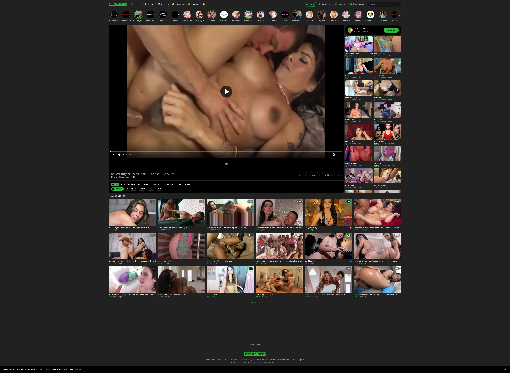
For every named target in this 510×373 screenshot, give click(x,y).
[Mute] (119, 154)
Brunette (150, 189)
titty (180, 184)
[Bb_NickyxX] (359, 68)
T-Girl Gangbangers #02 (265, 295)
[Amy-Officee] (387, 68)
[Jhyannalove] (230, 282)
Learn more (78, 369)
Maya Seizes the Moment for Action (172, 295)
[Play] (226, 92)
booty (174, 184)
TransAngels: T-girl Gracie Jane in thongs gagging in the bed (132, 261)
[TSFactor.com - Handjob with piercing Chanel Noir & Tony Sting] (132, 282)
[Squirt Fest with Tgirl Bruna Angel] (230, 248)
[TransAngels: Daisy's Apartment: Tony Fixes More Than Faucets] (377, 215)
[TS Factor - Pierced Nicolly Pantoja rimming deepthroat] (377, 248)
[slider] (226, 151)
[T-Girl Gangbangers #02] (279, 282)
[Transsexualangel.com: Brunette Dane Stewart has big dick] (279, 215)
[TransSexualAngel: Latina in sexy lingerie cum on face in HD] (377, 282)
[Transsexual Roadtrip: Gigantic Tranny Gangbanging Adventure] (279, 248)
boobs (123, 184)
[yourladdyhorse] (359, 90)
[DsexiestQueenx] (359, 156)
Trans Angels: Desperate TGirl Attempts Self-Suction (129, 228)
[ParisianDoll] (359, 112)
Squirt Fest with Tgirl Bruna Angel (220, 261)
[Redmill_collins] (387, 134)
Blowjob (142, 189)
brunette (131, 184)
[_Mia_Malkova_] (328, 215)
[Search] (398, 4)
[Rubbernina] (387, 112)
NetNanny (266, 362)
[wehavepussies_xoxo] (387, 46)
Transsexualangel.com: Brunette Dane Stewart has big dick (279, 228)
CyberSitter (275, 362)
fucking (145, 184)
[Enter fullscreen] (339, 154)
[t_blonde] (387, 156)
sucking (161, 184)
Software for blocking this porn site (244, 362)
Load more (255, 302)
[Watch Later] (203, 4)
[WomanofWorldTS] (387, 178)
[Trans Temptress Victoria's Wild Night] (181, 215)
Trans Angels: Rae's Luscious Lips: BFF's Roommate (325, 295)
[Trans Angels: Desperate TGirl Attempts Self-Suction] (132, 215)
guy (168, 184)
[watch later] (112, 202)
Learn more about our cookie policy (291, 359)
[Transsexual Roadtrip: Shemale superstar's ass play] (230, 215)
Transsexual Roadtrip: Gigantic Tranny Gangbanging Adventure (279, 261)
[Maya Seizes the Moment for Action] (181, 282)
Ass (127, 189)
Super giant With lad (166, 261)
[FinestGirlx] (387, 90)
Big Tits (133, 189)
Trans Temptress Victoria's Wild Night (172, 228)
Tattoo (159, 189)
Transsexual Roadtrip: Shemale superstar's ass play (227, 228)
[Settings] (333, 154)
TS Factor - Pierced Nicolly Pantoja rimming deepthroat (375, 261)
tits (138, 184)
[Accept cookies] (505, 369)
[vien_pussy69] (359, 134)
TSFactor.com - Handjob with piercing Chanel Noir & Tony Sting (132, 295)
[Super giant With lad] (181, 248)
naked (187, 184)
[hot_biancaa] (328, 248)
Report (314, 175)
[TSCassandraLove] (359, 46)
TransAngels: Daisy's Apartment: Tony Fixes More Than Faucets (377, 228)
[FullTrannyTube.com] (118, 4)
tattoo (153, 184)
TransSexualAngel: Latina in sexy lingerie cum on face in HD (377, 295)
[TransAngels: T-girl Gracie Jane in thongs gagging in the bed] (132, 248)
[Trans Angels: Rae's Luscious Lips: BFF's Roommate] (328, 282)
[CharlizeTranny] (359, 178)
